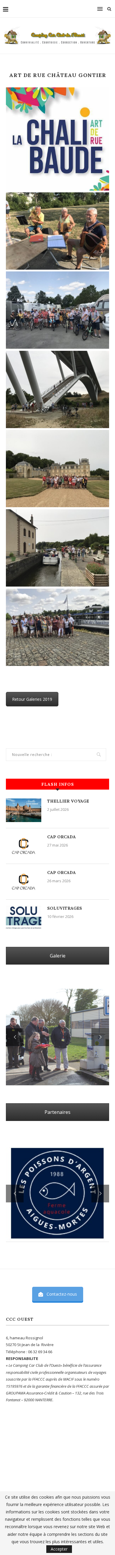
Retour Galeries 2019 (32, 699)
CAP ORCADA (61, 836)
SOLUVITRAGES (64, 908)
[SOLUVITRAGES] (23, 917)
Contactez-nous (62, 1294)
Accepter (59, 1549)
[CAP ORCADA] (23, 846)
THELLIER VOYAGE (68, 801)
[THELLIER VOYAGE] (23, 810)
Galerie (57, 955)
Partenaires (57, 1112)
